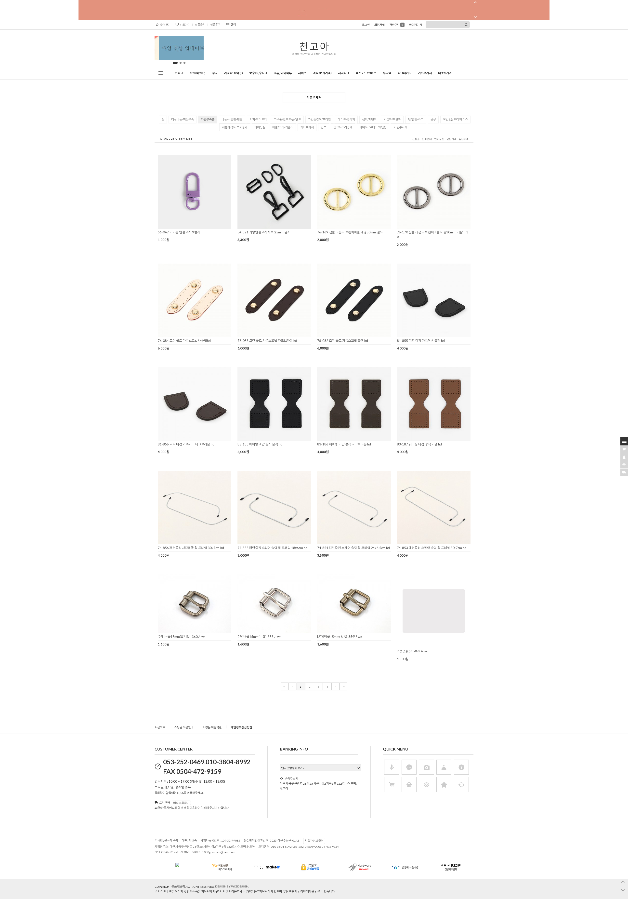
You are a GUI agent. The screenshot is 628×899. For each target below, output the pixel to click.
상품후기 (215, 24)
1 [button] (175, 63)
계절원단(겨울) (322, 73)
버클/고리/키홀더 (282, 127)
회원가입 (379, 24)
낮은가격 (451, 139)
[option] (179, 48)
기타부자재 (307, 127)
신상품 (415, 139)
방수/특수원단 (258, 73)
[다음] (336, 686)
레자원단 (343, 73)
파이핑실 (259, 127)
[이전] (292, 686)
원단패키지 (405, 73)
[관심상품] (624, 457)
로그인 (366, 24)
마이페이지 (415, 24)
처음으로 (160, 727)
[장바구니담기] (624, 449)
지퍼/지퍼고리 (258, 119)
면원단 (179, 73)
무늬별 (387, 73)
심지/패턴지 (369, 119)
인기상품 (439, 139)
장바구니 (396, 24)
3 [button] (184, 63)
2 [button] (181, 63)
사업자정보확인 (314, 841)
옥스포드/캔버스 (366, 73)
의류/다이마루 (283, 73)
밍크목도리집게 (342, 127)
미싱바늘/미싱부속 (182, 119)
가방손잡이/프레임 (319, 119)
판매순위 (427, 139)
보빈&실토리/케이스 (455, 119)
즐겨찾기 (165, 24)
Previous (162, 49)
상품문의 (200, 24)
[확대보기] (187, 227)
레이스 (302, 73)
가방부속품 (207, 119)
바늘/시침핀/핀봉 (232, 119)
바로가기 (185, 24)
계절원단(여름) (233, 73)
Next (196, 49)
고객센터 (230, 24)
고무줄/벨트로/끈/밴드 (287, 119)
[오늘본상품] (624, 464)
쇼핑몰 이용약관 (212, 727)
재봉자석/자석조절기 (234, 127)
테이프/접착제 (346, 119)
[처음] (284, 686)
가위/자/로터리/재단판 (373, 127)
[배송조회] (624, 472)
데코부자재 (445, 73)
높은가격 (464, 139)
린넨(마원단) (198, 73)
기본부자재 (425, 73)
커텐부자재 (400, 127)
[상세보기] (201, 227)
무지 (215, 73)
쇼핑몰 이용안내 (184, 727)
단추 (323, 127)
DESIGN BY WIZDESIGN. (232, 886)
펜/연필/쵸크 (415, 119)
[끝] (343, 686)
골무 (433, 119)
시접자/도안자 (392, 119)
